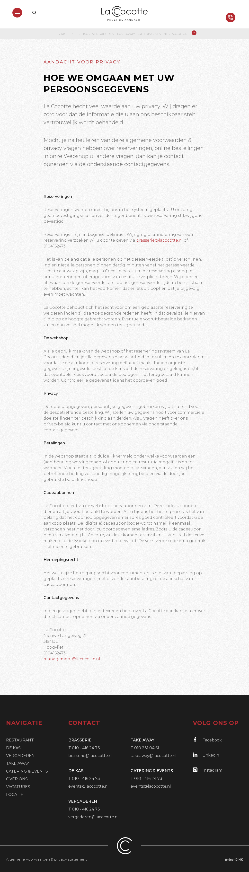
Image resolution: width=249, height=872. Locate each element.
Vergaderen (103, 34)
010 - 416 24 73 (86, 748)
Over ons (17, 779)
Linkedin (211, 755)
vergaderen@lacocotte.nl (93, 817)
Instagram (212, 770)
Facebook (212, 740)
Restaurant (20, 740)
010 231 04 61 (146, 748)
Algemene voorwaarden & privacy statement (46, 859)
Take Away (126, 34)
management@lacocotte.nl (72, 659)
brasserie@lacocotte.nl (159, 240)
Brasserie (66, 34)
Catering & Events (154, 34)
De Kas (84, 34)
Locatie (14, 794)
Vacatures (182, 34)
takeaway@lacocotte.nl (154, 755)
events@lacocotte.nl (88, 786)
